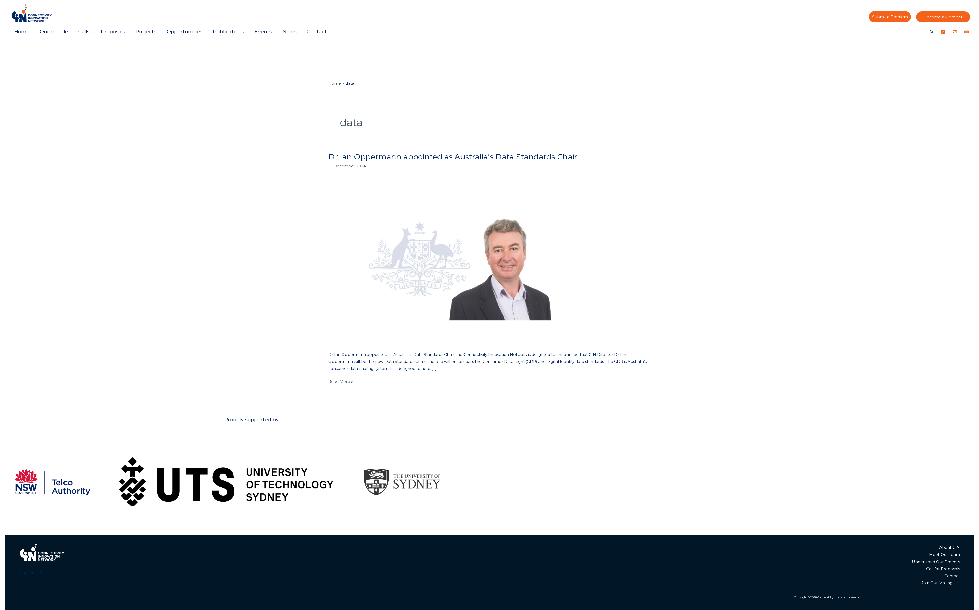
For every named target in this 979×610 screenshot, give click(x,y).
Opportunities (184, 32)
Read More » (340, 381)
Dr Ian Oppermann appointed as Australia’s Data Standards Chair (452, 156)
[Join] (966, 31)
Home (22, 32)
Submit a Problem (890, 17)
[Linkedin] (943, 31)
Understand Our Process (936, 561)
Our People (54, 32)
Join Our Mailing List (940, 582)
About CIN (949, 547)
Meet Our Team (944, 554)
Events (263, 32)
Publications (228, 32)
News (289, 32)
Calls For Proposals (101, 32)
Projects (146, 32)
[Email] (954, 31)
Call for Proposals (943, 568)
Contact (317, 32)
